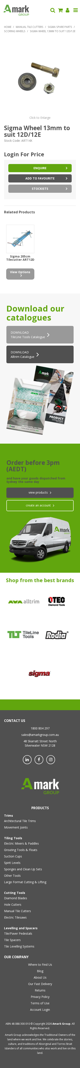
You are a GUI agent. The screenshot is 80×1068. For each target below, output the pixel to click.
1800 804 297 (40, 728)
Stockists (40, 189)
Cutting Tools (14, 893)
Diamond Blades (15, 898)
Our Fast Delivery (40, 984)
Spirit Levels (12, 863)
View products (38, 492)
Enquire (40, 168)
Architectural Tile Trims (20, 821)
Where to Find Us (40, 965)
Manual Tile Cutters (29, 27)
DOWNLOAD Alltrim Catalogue (22, 354)
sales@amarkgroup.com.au (40, 735)
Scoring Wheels (14, 31)
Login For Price (24, 154)
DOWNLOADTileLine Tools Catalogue (28, 334)
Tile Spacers (12, 940)
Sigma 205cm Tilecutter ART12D (20, 258)
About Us (40, 977)
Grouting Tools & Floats (20, 850)
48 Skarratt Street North (40, 741)
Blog (40, 971)
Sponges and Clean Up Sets (23, 869)
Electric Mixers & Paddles (21, 843)
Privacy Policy (40, 997)
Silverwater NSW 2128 (40, 745)
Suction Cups (13, 856)
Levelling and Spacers (21, 928)
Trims (8, 815)
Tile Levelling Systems (19, 946)
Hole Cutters (12, 904)
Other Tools (12, 876)
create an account (38, 505)
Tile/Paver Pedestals (18, 933)
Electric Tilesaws (15, 917)
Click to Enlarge (40, 118)
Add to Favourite (40, 178)
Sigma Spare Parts (60, 27)
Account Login (40, 1010)
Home (7, 27)
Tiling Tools (13, 838)
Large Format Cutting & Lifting (25, 882)
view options (20, 272)
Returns (40, 990)
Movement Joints (16, 827)
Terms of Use (40, 1003)
